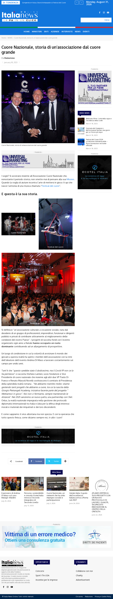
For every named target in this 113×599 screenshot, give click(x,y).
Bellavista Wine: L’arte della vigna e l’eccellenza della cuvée (99, 120)
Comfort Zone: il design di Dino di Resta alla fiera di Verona (43, 3)
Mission (70, 179)
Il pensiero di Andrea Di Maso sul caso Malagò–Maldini (10, 495)
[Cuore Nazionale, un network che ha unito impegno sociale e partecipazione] (56, 484)
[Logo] (16, 16)
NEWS (10, 38)
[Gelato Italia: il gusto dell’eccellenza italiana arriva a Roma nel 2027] (79, 484)
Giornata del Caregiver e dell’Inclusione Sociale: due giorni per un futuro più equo (98, 130)
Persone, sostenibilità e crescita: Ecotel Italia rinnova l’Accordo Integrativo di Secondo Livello (33, 497)
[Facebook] (100, 13)
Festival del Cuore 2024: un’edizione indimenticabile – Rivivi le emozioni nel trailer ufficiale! (97, 142)
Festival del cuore (50, 186)
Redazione (9, 58)
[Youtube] (108, 13)
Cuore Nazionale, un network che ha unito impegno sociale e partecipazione (56, 496)
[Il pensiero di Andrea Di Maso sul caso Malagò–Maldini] (11, 484)
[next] (81, 2)
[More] (65, 461)
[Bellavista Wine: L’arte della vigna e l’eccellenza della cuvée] (81, 121)
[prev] (77, 2)
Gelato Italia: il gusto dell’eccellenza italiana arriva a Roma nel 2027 (78, 496)
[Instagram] (104, 13)
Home (3, 38)
